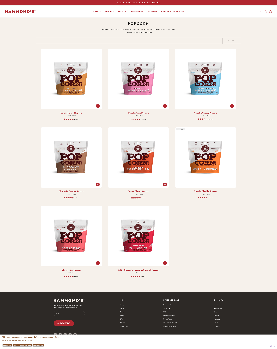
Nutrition (217, 319)
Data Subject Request (170, 323)
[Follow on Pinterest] (70, 334)
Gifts (121, 319)
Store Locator (124, 326)
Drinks (122, 315)
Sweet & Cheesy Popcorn (205, 112)
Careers (216, 323)
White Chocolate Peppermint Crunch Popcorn (138, 270)
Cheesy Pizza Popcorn (71, 270)
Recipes (216, 315)
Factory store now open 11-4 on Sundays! (138, 3)
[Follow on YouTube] (75, 334)
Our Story (217, 305)
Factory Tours (218, 308)
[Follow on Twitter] (60, 334)
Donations (217, 326)
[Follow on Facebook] (55, 334)
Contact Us (166, 308)
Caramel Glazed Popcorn (71, 112)
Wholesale (123, 323)
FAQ (164, 312)
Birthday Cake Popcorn (138, 112)
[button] (68, 119)
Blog (215, 312)
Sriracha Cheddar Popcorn (205, 191)
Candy (122, 305)
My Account (167, 305)
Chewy (122, 312)
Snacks (122, 308)
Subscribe (63, 323)
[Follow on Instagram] (65, 334)
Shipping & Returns (169, 315)
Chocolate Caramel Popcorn (71, 191)
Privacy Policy (167, 319)
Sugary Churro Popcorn (138, 191)
